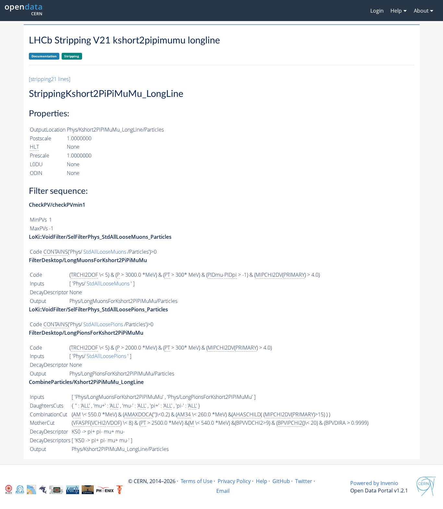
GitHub (281, 481)
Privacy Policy (234, 481)
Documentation (44, 56)
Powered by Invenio (374, 483)
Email (223, 490)
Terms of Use (196, 481)
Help (261, 481)
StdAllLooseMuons (104, 251)
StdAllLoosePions (103, 324)
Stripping (71, 56)
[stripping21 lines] (49, 79)
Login (377, 10)
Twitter (303, 481)
